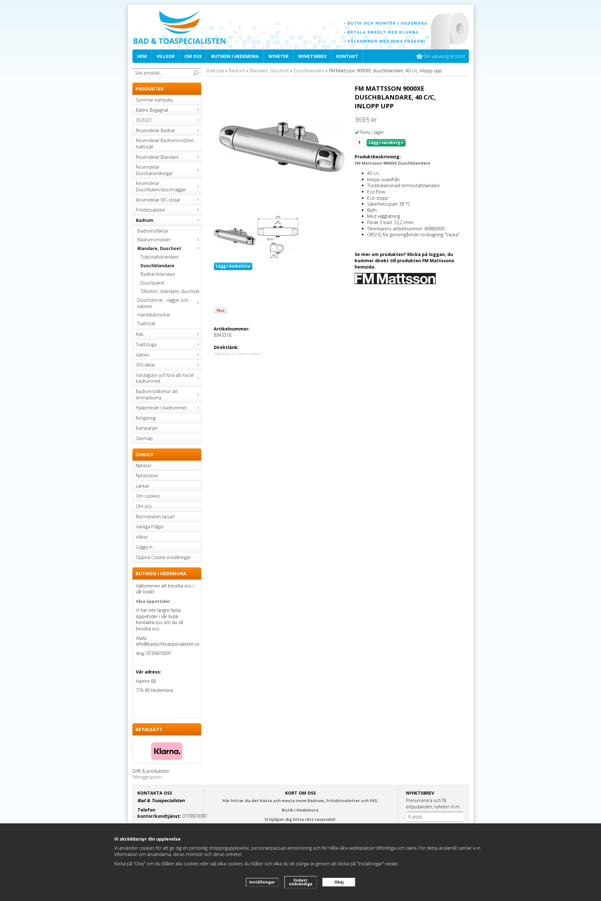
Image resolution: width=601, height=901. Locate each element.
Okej (339, 882)
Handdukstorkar (153, 315)
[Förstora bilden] (281, 147)
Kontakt (347, 56)
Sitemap (144, 438)
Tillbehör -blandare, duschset (170, 291)
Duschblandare (157, 266)
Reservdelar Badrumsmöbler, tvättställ (165, 143)
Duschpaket (153, 283)
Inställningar (262, 882)
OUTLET (144, 120)
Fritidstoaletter (151, 210)
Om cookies (148, 496)
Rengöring (146, 418)
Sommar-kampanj (154, 100)
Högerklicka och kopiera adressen (238, 353)
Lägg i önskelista (233, 266)
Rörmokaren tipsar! (155, 517)
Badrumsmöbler (154, 240)
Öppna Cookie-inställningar (163, 557)
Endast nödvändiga (300, 882)
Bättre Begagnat (152, 110)
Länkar (142, 486)
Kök (139, 334)
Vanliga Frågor (150, 527)
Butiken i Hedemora (235, 56)
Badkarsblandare (158, 274)
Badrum (144, 220)
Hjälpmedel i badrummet (161, 408)
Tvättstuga (146, 344)
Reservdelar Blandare (157, 157)
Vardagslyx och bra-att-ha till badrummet (164, 378)
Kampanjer (147, 428)
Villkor (166, 56)
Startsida (215, 71)
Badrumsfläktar (152, 231)
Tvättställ (146, 323)
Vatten (142, 355)
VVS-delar (145, 365)
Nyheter (279, 56)
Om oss (193, 56)
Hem (142, 56)
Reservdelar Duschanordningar (154, 170)
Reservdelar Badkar (155, 130)
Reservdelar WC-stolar (158, 200)
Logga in (144, 547)
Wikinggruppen (147, 777)
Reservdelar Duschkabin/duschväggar (161, 186)
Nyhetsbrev (312, 56)
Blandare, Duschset (159, 248)
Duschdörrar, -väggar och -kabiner (164, 303)
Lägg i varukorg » (386, 142)
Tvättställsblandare (160, 257)
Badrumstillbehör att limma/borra (157, 394)
